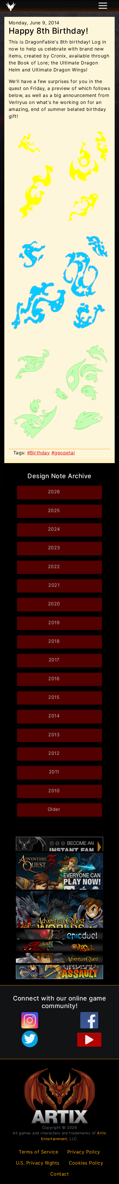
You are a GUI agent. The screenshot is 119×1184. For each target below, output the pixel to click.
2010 (54, 790)
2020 (54, 604)
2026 (54, 491)
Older (54, 809)
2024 (54, 529)
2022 (54, 566)
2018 (54, 641)
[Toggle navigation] (12, 6)
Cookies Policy (86, 1163)
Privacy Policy (83, 1152)
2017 (54, 660)
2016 (54, 678)
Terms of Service (38, 1152)
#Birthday (38, 453)
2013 (54, 734)
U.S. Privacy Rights (38, 1163)
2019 (54, 622)
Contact (59, 1174)
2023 (54, 547)
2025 (54, 510)
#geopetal (63, 453)
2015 (54, 697)
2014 (54, 716)
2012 (54, 753)
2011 (54, 772)
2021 (54, 585)
